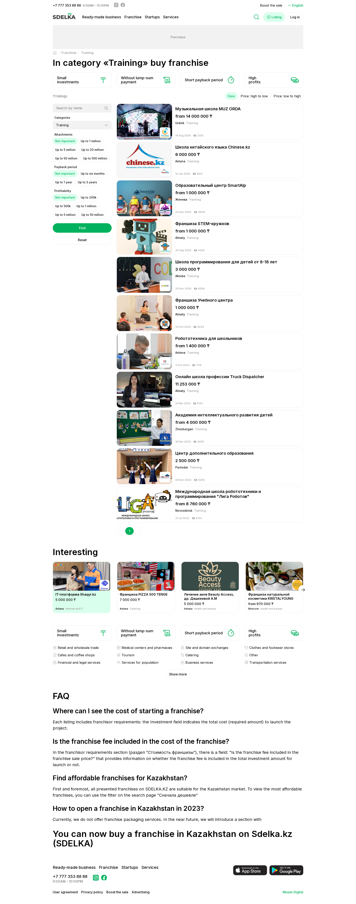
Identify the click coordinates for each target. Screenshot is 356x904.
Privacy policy (92, 892)
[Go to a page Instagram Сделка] (96, 878)
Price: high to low (254, 96)
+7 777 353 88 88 (67, 5)
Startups (152, 17)
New (231, 96)
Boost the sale (271, 5)
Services (171, 17)
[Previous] (120, 531)
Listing (277, 17)
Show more (178, 674)
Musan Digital (293, 892)
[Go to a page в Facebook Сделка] (104, 878)
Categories (62, 117)
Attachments (63, 134)
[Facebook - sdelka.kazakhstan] (122, 5)
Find (82, 228)
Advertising (141, 892)
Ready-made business (101, 17)
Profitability (62, 191)
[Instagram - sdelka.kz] (116, 5)
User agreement (65, 892)
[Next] (138, 531)
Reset (82, 240)
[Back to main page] (55, 53)
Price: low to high (287, 96)
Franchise (133, 17)
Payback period (65, 167)
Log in (295, 17)
